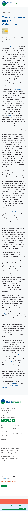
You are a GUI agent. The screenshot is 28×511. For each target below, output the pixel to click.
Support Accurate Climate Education (15, 507)
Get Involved (16, 428)
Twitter (6, 420)
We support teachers (3, 426)
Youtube (13, 420)
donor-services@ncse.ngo (8, 417)
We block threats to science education (5, 430)
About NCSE (16, 425)
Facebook (2, 420)
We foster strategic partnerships (5, 438)
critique (11, 361)
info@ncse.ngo (5, 415)
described (17, 355)
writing (9, 115)
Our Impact (3, 442)
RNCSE (14, 431)
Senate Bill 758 (9, 46)
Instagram (9, 420)
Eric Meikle (13, 383)
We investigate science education (5, 434)
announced (18, 89)
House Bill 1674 (11, 212)
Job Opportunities (17, 433)
